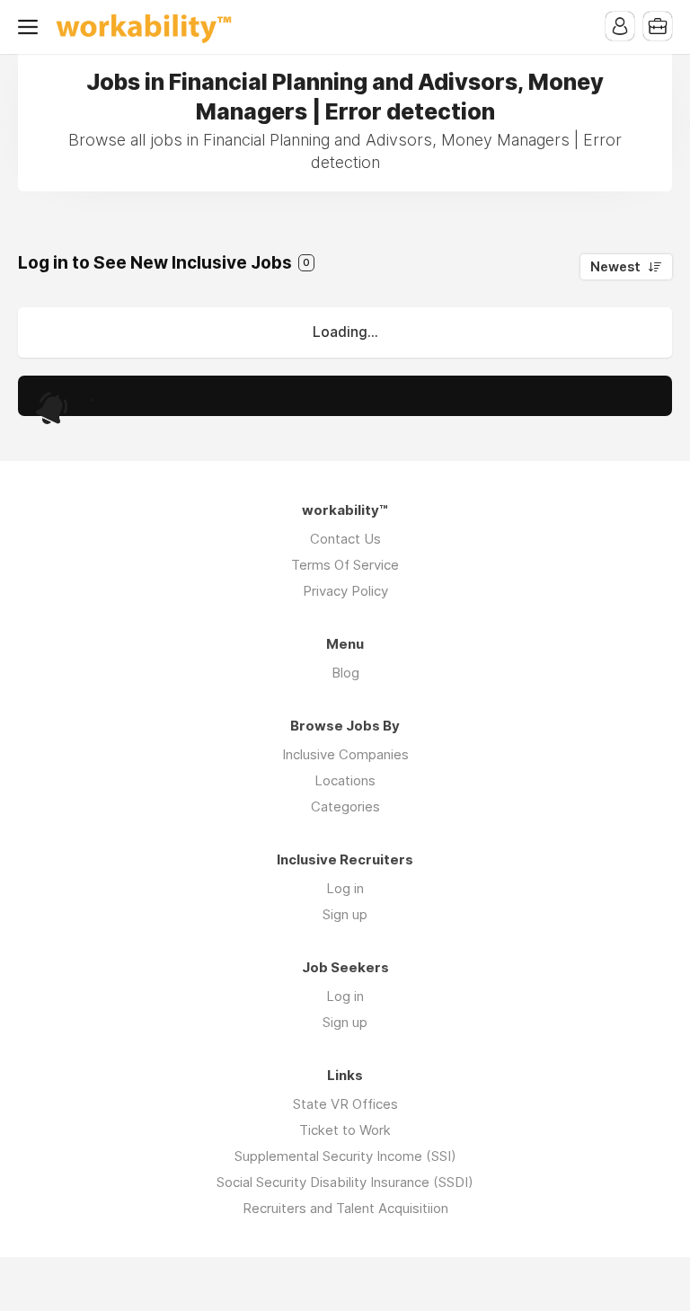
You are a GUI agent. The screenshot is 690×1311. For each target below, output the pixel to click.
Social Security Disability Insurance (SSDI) (345, 1182)
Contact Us (345, 538)
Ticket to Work (345, 1129)
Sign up (345, 914)
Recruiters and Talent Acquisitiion (345, 1208)
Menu (31, 26)
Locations (345, 780)
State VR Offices (345, 1103)
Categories (345, 806)
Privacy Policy (345, 590)
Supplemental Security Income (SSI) (345, 1156)
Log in (345, 888)
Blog (345, 672)
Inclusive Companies (345, 754)
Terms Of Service (345, 564)
